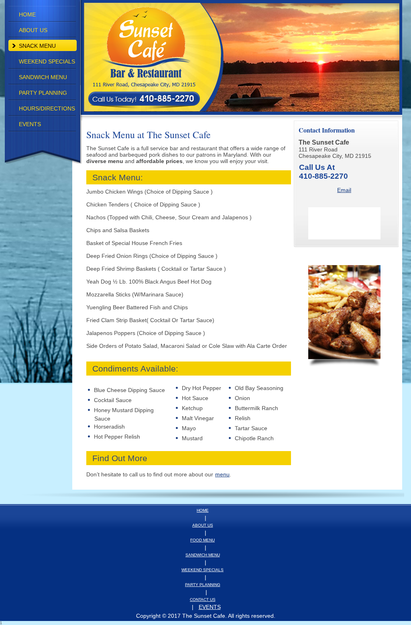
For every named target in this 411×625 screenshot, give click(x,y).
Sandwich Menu (202, 555)
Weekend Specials (202, 570)
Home (203, 510)
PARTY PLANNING (202, 584)
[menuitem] (42, 14)
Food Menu (202, 540)
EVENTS (210, 607)
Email (344, 190)
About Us (202, 525)
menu (222, 474)
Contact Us (203, 599)
